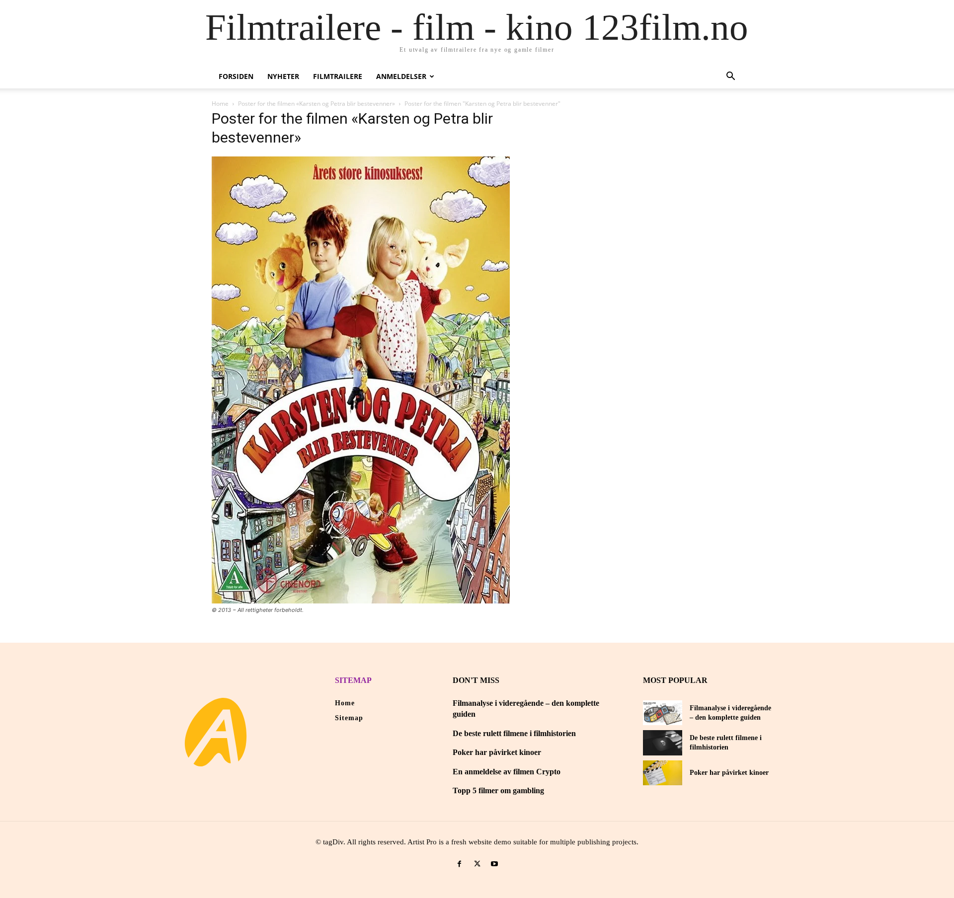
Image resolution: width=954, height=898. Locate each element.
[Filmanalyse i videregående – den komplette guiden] (662, 712)
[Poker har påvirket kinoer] (662, 772)
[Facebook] (459, 864)
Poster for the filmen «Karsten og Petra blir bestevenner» (316, 103)
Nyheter (283, 76)
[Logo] (215, 732)
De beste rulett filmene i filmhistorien (514, 733)
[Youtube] (494, 864)
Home (220, 103)
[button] (730, 77)
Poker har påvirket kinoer (497, 752)
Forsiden (236, 76)
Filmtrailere (337, 76)
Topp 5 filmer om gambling (498, 790)
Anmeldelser (401, 76)
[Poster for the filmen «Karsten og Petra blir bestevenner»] (361, 601)
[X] (477, 864)
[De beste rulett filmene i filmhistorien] (662, 742)
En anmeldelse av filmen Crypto (506, 771)
